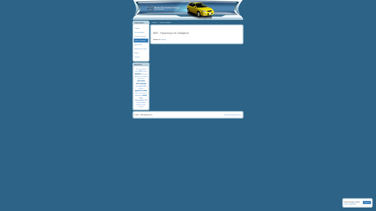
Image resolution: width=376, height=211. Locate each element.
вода (140, 76)
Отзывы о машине (140, 36)
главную (163, 39)
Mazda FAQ (138, 44)
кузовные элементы (141, 104)
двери (137, 86)
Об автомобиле (139, 32)
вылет (143, 78)
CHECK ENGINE (142, 69)
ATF (137, 69)
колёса (143, 102)
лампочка (141, 106)
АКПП (138, 74)
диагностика (141, 90)
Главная (137, 28)
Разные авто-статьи (140, 49)
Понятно (367, 202)
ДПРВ (142, 74)
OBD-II (140, 71)
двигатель (143, 86)
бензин (136, 76)
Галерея (137, 57)
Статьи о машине (140, 40)
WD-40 (145, 71)
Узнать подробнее (350, 204)
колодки (138, 102)
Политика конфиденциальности (233, 115)
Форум (136, 53)
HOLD (136, 71)
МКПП (145, 74)
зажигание (138, 95)
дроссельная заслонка (141, 93)
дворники (141, 88)
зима (144, 95)
